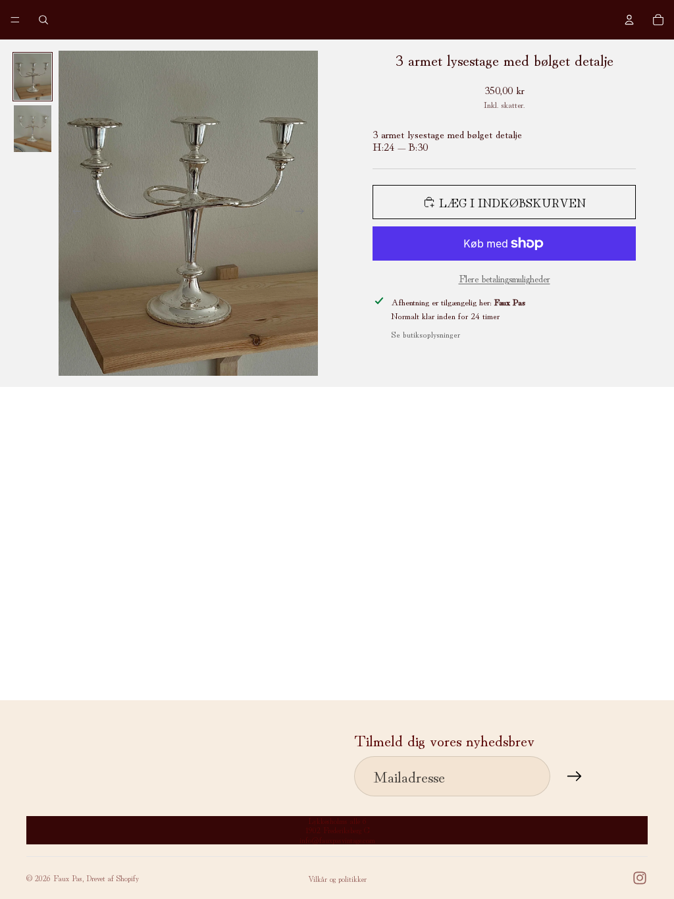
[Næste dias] (303, 213)
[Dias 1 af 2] (32, 76)
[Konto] (629, 19)
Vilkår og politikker (337, 878)
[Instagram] (640, 878)
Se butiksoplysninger (425, 334)
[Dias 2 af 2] (32, 128)
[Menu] (15, 20)
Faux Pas (67, 877)
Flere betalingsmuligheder (504, 278)
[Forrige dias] (73, 213)
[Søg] (43, 19)
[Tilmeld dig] (575, 777)
